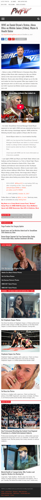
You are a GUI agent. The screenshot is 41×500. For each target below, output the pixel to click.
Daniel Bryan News (27, 215)
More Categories (20, 4)
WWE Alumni (11, 4)
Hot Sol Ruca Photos (8, 276)
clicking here (22, 199)
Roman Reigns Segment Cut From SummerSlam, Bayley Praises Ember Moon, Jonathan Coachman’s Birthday (18, 237)
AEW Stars (4, 4)
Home (2, 491)
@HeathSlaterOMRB (12, 188)
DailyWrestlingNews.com (11, 34)
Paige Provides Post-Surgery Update (12, 226)
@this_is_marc (22, 197)
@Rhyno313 (19, 183)
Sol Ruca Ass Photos (7, 391)
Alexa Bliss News (15, 215)
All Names (13, 1)
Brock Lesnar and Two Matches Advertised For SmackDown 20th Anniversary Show (19, 231)
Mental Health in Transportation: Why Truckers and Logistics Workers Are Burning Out (18, 473)
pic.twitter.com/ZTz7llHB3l (14, 190)
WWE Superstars (22, 1)
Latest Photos (5, 1)
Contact (12, 495)
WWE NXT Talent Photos (9, 284)
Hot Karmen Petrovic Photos (10, 280)
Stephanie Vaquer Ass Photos (10, 354)
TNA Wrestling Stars (25, 493)
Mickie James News (18, 217)
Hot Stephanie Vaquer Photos (10, 320)
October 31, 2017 (23, 193)
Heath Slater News (7, 217)
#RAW (24, 188)
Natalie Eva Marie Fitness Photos (12, 272)
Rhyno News (28, 217)
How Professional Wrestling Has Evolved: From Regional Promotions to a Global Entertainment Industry (19, 432)
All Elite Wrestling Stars (6, 493)
